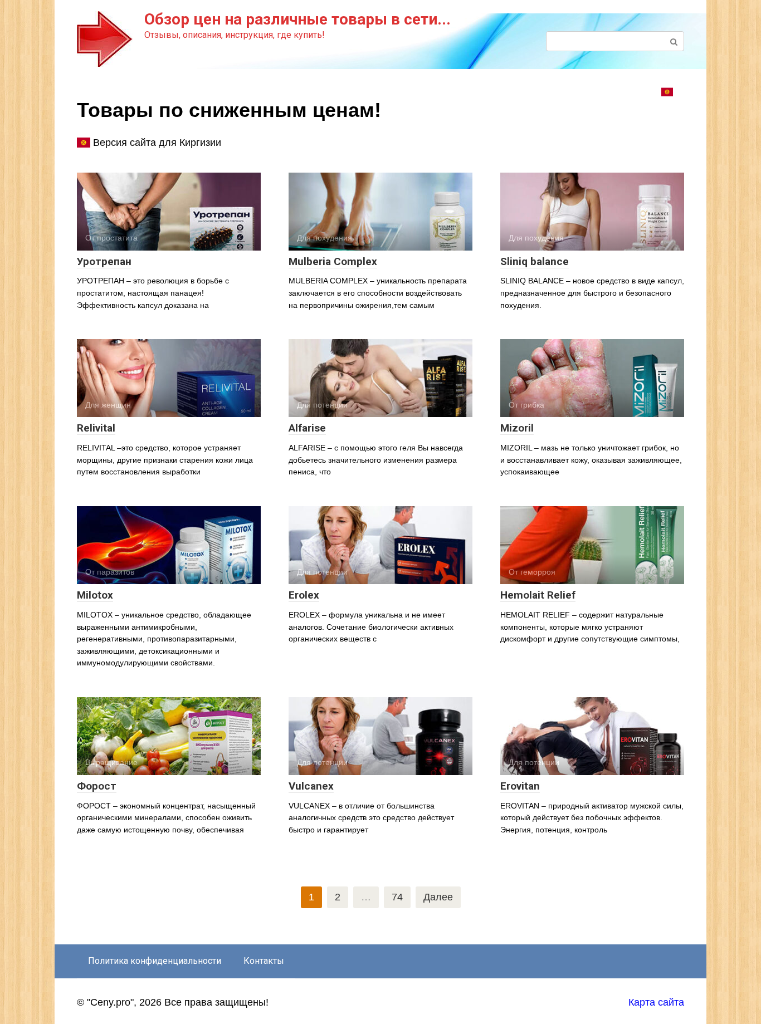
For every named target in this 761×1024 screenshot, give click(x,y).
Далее (438, 897)
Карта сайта (656, 1002)
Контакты (263, 961)
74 (397, 897)
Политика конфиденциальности (154, 961)
